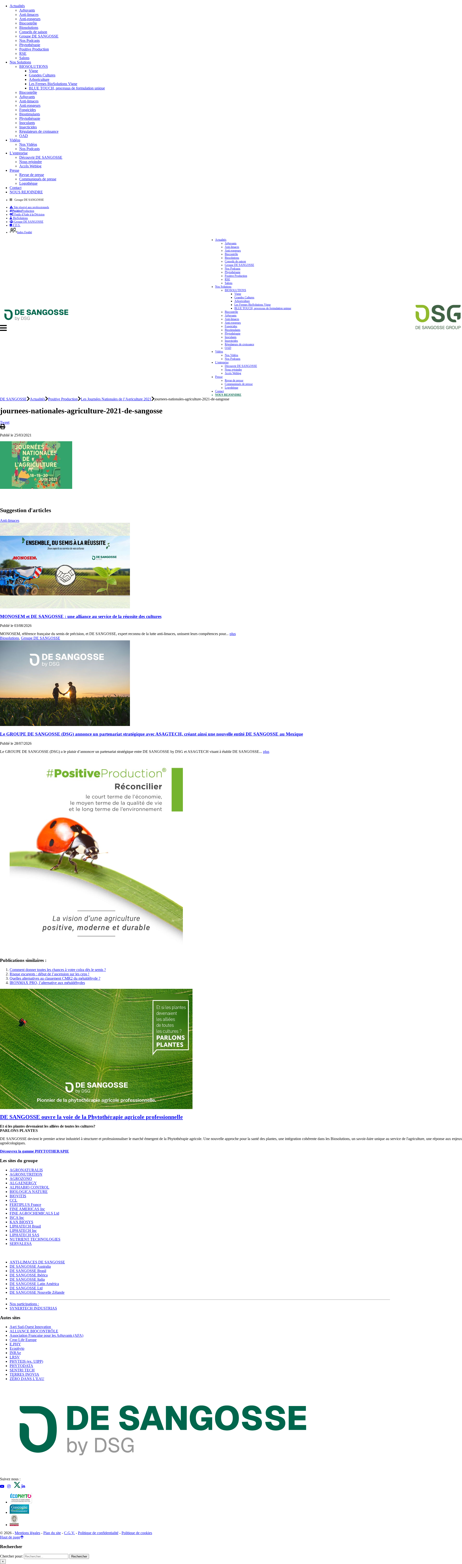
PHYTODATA (21, 1366)
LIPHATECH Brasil (25, 1226)
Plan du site (52, 1533)
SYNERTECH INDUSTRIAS (33, 1308)
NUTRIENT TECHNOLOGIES (35, 1239)
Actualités (17, 6)
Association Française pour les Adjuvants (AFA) (46, 1335)
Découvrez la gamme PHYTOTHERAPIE (34, 1151)
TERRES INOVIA (24, 1374)
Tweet (4, 422)
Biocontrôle (28, 23)
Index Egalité (24, 232)
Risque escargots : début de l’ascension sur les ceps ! (49, 974)
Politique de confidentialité (98, 1533)
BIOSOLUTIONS (33, 66)
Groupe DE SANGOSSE (38, 36)
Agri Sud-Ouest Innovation (30, 1327)
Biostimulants (29, 114)
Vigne (33, 71)
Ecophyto (17, 1348)
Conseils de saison (33, 32)
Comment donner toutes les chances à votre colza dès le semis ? (58, 970)
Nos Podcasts (29, 40)
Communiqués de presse (37, 179)
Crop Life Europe (23, 1340)
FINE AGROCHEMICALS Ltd (34, 1213)
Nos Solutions (20, 62)
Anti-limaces (28, 15)
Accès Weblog (30, 166)
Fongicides (27, 110)
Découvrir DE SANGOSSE (40, 157)
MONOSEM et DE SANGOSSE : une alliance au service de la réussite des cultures (80, 616)
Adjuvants (27, 10)
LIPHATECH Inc (23, 1231)
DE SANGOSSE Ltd (26, 1288)
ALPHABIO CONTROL (29, 1187)
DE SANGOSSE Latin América (34, 1284)
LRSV (15, 1357)
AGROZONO (21, 1179)
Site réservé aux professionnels (31, 207)
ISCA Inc (17, 1218)
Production (23, 211)
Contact (15, 188)
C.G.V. (69, 1533)
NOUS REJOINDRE (26, 192)
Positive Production (34, 49)
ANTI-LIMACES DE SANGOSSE (37, 1262)
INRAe (15, 1353)
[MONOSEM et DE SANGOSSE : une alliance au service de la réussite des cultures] (65, 607)
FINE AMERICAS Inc (27, 1209)
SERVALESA (21, 1244)
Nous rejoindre (30, 162)
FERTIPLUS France (25, 1205)
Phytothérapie (29, 45)
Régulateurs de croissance (38, 131)
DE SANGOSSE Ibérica (29, 1275)
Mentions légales (27, 1533)
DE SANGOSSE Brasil (28, 1271)
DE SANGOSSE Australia (30, 1266)
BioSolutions (20, 218)
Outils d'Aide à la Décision (29, 214)
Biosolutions (28, 27)
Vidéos (15, 140)
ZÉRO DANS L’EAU (27, 1379)
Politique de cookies (137, 1533)
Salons (24, 58)
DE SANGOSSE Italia (27, 1279)
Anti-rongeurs (29, 19)
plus (233, 634)
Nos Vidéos (28, 144)
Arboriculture (39, 79)
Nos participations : (24, 1304)
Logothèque (28, 183)
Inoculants (27, 123)
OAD (23, 136)
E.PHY (15, 1344)
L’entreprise (19, 153)
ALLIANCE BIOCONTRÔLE (34, 1331)
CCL (13, 1200)
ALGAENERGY (23, 1183)
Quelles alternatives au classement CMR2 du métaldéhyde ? (55, 978)
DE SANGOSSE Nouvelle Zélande (37, 1292)
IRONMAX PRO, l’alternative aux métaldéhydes (47, 983)
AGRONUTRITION (26, 1174)
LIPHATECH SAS (24, 1235)
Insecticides (28, 127)
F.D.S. (16, 225)
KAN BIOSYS (21, 1222)
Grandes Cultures (42, 75)
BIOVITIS (18, 1196)
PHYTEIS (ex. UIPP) (26, 1361)
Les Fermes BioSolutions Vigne (53, 84)
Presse (14, 170)
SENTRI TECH (22, 1370)
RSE (22, 53)
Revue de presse (31, 175)
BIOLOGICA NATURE (29, 1192)
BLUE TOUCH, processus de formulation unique (67, 88)
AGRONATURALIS (26, 1170)
